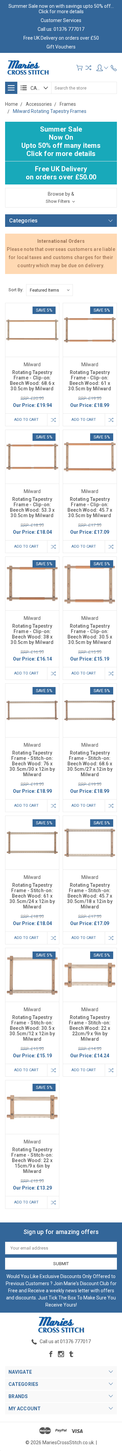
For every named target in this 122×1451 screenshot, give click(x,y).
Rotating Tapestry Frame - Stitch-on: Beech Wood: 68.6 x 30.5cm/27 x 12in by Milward (90, 763)
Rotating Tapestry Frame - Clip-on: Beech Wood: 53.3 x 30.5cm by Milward (32, 507)
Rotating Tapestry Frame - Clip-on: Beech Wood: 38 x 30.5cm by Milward (32, 634)
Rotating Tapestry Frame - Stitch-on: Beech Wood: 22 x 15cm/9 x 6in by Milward (32, 1160)
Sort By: (15, 289)
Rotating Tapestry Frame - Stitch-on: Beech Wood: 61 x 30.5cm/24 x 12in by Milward (32, 895)
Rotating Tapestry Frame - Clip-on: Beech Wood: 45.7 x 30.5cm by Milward (90, 507)
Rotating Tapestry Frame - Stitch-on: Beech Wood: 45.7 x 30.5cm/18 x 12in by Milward (90, 895)
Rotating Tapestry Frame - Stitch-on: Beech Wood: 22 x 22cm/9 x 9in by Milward (90, 1028)
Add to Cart (26, 419)
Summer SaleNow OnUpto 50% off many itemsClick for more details (61, 141)
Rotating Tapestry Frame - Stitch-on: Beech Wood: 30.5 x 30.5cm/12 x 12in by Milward (32, 1028)
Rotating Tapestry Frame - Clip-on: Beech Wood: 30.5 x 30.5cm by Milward (90, 634)
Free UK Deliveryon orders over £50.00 (61, 173)
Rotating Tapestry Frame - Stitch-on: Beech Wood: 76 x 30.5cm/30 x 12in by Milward (32, 763)
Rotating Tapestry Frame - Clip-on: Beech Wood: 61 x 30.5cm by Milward (89, 380)
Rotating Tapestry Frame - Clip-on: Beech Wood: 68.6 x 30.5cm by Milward (32, 380)
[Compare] (88, 67)
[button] (61, 198)
